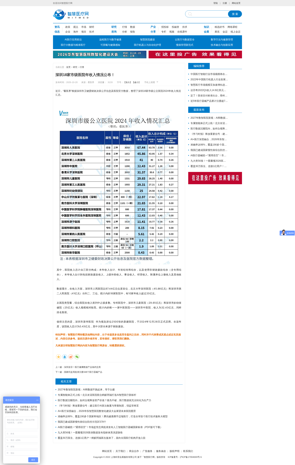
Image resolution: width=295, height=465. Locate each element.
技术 (91, 31)
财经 (91, 27)
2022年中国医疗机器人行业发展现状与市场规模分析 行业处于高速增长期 (209, 79)
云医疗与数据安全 (185, 39)
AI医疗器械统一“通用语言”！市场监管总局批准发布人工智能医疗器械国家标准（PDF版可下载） (110, 427)
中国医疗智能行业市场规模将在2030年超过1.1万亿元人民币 (209, 74)
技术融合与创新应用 (222, 45)
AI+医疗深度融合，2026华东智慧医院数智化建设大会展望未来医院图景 (97, 411)
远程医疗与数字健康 (110, 39)
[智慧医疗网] (71, 14)
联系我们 (188, 451)
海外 (75, 31)
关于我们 (120, 451)
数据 (132, 27)
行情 (124, 27)
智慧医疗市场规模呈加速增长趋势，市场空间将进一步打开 (209, 85)
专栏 (163, 31)
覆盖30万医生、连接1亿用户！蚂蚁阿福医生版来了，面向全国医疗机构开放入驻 (102, 438)
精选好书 (219, 27)
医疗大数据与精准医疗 (73, 45)
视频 (171, 31)
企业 (67, 31)
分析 (124, 31)
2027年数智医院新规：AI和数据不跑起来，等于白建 (86, 389)
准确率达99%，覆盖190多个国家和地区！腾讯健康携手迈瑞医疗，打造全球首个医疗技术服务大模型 (113, 416)
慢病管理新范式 (184, 45)
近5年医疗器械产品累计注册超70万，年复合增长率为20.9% (209, 101)
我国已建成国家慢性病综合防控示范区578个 (82, 421)
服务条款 (161, 451)
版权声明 (174, 451)
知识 (206, 26)
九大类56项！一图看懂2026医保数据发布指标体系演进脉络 (90, 432)
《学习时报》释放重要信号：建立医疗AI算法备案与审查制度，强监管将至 (98, 405)
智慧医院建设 (147, 39)
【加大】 (127, 82)
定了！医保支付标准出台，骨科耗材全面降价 (209, 95)
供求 (184, 27)
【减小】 (136, 82)
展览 (217, 31)
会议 (225, 31)
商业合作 (134, 451)
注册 (225, 3)
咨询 (114, 31)
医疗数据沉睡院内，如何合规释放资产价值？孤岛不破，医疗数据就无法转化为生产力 (104, 400)
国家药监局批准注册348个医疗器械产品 (83, 372)
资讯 (57, 26)
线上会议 (235, 31)
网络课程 (232, 27)
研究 (114, 26)
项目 (83, 31)
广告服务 (147, 451)
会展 (206, 31)
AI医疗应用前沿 (73, 39)
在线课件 (182, 31)
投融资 (175, 27)
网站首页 (236, 3)
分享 (153, 31)
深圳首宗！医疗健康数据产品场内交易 (82, 367)
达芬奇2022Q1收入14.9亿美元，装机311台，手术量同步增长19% (209, 90)
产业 (153, 26)
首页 (68, 67)
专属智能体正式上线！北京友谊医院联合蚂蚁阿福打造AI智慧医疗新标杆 (97, 395)
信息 (57, 31)
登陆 (215, 3)
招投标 (165, 27)
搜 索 (235, 14)
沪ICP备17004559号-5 (191, 457)
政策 (67, 27)
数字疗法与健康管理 (222, 39)
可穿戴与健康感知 (110, 45)
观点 (75, 27)
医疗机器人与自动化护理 (147, 45)
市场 (83, 27)
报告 (132, 31)
